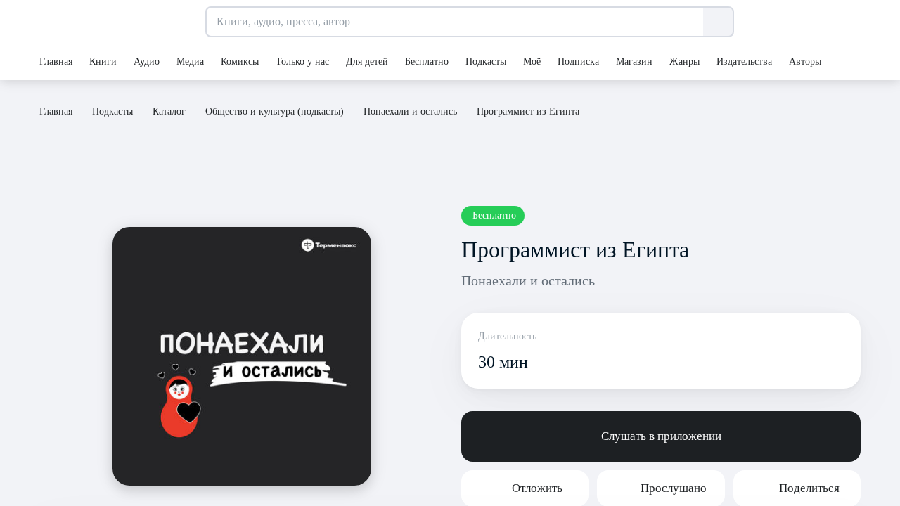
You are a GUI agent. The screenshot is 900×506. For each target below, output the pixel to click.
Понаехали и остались (528, 280)
